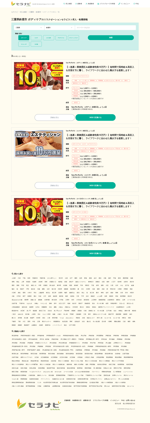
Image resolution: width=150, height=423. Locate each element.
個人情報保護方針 (129, 403)
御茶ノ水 (33, 285)
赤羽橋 (20, 318)
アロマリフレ (61, 37)
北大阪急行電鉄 (94, 382)
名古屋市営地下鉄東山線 (50, 382)
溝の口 (82, 307)
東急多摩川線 (35, 361)
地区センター (91, 318)
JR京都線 (124, 346)
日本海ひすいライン (96, 379)
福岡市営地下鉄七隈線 (118, 386)
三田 (77, 296)
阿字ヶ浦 (99, 318)
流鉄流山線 (107, 375)
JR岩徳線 (102, 350)
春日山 (48, 292)
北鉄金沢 (77, 321)
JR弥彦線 (48, 346)
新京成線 (51, 375)
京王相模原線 (45, 357)
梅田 (129, 321)
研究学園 (54, 318)
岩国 (49, 296)
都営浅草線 (127, 368)
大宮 (107, 285)
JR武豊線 (116, 346)
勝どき (14, 318)
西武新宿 (86, 300)
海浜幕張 (72, 289)
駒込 (18, 282)
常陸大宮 (112, 289)
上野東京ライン (118, 343)
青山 (83, 292)
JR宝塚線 (95, 350)
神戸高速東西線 (30, 386)
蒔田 (129, 318)
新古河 (130, 296)
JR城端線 (90, 346)
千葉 (92, 285)
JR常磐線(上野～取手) (92, 339)
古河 (116, 285)
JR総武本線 (54, 339)
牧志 (65, 325)
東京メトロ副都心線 (58, 364)
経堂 (107, 303)
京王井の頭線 (64, 357)
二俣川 (14, 314)
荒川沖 (61, 278)
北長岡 (60, 292)
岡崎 (116, 292)
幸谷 (33, 321)
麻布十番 (127, 310)
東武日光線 (34, 353)
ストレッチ (24, 44)
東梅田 (14, 325)
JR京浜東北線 (63, 343)
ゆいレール (130, 386)
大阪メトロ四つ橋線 (18, 386)
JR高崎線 (119, 339)
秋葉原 (28, 282)
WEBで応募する (95, 117)
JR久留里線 (53, 343)
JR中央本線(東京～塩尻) (19, 339)
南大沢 (74, 303)
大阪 (13, 296)
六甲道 (19, 296)
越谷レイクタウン (80, 282)
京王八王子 (62, 303)
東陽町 (73, 310)
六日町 (14, 292)
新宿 (119, 278)
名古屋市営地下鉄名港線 (67, 382)
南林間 (31, 307)
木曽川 (132, 292)
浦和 (102, 285)
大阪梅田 (78, 314)
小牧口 (59, 314)
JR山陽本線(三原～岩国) (49, 350)
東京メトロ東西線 (104, 361)
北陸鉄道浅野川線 (83, 379)
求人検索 (23, 12)
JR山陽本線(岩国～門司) (66, 350)
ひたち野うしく (52, 278)
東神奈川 (90, 282)
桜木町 (120, 282)
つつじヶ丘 (43, 303)
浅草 (105, 296)
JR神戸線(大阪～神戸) (18, 350)
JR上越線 (108, 343)
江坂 (124, 321)
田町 (46, 282)
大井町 (88, 289)
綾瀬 (132, 285)
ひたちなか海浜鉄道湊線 (82, 371)
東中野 (59, 285)
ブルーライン (96, 371)
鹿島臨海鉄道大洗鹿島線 (19, 375)
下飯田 (14, 321)
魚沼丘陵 (65, 321)
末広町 (22, 310)
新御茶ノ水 (92, 310)
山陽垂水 (34, 325)
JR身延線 (127, 343)
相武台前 (24, 307)
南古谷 (33, 289)
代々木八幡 (100, 303)
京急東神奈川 (120, 307)
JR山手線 (83, 335)
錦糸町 (76, 285)
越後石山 (72, 292)
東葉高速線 (24, 379)
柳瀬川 (93, 296)
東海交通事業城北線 (18, 382)
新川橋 (27, 314)
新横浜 (98, 282)
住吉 (115, 310)
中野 (40, 285)
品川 (95, 278)
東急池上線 (25, 361)
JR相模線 (133, 335)
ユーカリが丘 (131, 300)
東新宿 (134, 310)
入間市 (67, 300)
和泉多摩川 (114, 303)
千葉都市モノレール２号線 (93, 375)
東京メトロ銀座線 (63, 361)
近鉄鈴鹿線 (41, 368)
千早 (82, 296)
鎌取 (43, 289)
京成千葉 (14, 303)
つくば (62, 318)
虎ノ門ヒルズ (58, 310)
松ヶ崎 (66, 314)
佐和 (80, 278)
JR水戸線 (93, 343)
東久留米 (54, 300)
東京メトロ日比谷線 (91, 361)
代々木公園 (100, 310)
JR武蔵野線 (99, 335)
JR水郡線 (85, 343)
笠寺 (126, 292)
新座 (65, 282)
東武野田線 (42, 353)
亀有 (13, 289)
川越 (38, 289)
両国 (70, 285)
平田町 (72, 314)
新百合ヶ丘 (130, 303)
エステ (36, 37)
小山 (121, 285)
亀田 (65, 292)
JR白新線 (32, 346)
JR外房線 (127, 339)
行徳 (85, 310)
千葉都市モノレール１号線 (75, 375)
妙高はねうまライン (110, 379)
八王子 (113, 282)
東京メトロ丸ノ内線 (77, 361)
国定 (131, 289)
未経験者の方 (76, 400)
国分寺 (132, 282)
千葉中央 (21, 303)
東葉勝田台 (56, 321)
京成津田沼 (111, 300)
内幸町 (38, 318)
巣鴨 (13, 282)
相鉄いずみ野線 (78, 364)
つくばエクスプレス (35, 371)
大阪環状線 (78, 350)
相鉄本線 (69, 364)
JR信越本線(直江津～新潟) (19, 346)
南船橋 (66, 289)
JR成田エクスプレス (41, 343)
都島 (134, 321)
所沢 (72, 300)
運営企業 (118, 403)
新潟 (78, 292)
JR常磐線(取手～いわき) (53, 335)
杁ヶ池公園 (96, 321)
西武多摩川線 (109, 353)
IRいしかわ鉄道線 (123, 379)
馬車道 (78, 318)
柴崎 (50, 303)
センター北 (107, 318)
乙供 (19, 278)
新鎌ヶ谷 (33, 300)
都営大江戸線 (118, 368)
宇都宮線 (81, 339)
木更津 (60, 289)
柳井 (66, 296)
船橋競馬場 (102, 300)
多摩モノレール (117, 375)
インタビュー (114, 400)
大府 (121, 292)
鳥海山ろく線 (107, 368)
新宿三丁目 (42, 310)
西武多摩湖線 (99, 353)
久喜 (112, 285)
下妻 (19, 321)
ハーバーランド (57, 325)
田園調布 (44, 307)
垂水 (35, 296)
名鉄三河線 (112, 364)
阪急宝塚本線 (61, 368)
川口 (82, 289)
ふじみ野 (99, 296)
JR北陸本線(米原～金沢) (78, 346)
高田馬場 (125, 278)
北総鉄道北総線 (34, 379)
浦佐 (19, 292)
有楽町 (34, 282)
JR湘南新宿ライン (74, 343)
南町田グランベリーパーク (106, 307)
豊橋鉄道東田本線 (82, 382)
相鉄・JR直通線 (90, 364)
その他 (36, 44)
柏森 (54, 314)
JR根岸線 (116, 335)
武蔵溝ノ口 (53, 282)
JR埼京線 (104, 339)
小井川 (30, 292)
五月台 (37, 307)
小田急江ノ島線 (89, 357)
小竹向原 (79, 300)
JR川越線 (112, 339)
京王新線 (72, 357)
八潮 (48, 318)
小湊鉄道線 (31, 375)
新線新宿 (87, 303)
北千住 (127, 285)
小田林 (120, 289)
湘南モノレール (41, 375)
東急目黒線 (118, 357)
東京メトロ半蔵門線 (32, 364)
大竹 (44, 296)
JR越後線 (40, 346)
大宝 (24, 321)
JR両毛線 (100, 343)
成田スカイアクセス (26, 357)
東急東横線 (109, 357)
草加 (116, 296)
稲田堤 (60, 282)
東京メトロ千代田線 (118, 361)
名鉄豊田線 (120, 364)
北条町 (41, 325)
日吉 (50, 307)
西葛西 (80, 310)
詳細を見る (55, 117)
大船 (105, 278)
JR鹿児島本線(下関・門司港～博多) (118, 350)
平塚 (114, 278)
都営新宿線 (24, 371)
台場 (83, 318)
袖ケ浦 (54, 289)
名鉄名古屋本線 (102, 364)
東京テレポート (46, 321)
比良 (83, 321)
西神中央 (47, 325)
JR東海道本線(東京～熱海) (71, 335)
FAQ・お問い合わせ (128, 400)
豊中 (89, 314)
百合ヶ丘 (122, 303)
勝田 (76, 278)
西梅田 (20, 325)
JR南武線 (91, 335)
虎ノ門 (29, 310)
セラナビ (14, 12)
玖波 (40, 296)
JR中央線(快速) (32, 339)
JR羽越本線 (40, 335)
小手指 (61, 300)
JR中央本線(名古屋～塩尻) (61, 346)
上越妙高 (41, 292)
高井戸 (80, 303)
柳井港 (61, 296)
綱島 (55, 307)
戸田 (27, 289)
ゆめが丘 (20, 314)
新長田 (30, 296)
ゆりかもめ (58, 371)
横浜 (100, 278)
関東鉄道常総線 (106, 371)
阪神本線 (79, 368)
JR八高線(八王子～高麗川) (68, 339)
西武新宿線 (79, 353)
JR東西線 (87, 350)
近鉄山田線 (32, 368)
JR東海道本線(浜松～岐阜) (103, 346)
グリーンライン (45, 379)
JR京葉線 (22, 343)
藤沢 (109, 278)
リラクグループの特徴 (100, 400)
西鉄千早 (111, 314)
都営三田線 (15, 371)
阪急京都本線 (71, 368)
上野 (22, 282)
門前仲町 (66, 310)
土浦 (66, 278)
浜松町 (40, 282)
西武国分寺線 (89, 353)
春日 (130, 314)
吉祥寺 (126, 282)
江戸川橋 (108, 310)
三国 (84, 314)
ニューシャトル (128, 371)
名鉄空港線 (129, 364)
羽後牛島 (42, 278)
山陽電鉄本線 (56, 386)
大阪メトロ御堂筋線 (107, 382)
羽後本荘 (35, 278)
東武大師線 (51, 353)
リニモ (39, 382)
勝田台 (118, 300)
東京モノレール (128, 375)
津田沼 (87, 285)
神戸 (24, 296)
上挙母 (33, 314)
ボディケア (24, 37)
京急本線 (53, 361)
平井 (81, 285)
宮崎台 (88, 307)
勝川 (97, 292)
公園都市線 (46, 386)
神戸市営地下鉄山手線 (95, 386)
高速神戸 (26, 325)
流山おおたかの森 (17, 300)
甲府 (22, 285)
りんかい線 (15, 379)
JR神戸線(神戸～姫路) (33, 350)
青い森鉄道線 (97, 368)
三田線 (39, 386)
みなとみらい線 (48, 371)
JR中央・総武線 (44, 339)
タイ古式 (48, 37)
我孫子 (22, 289)
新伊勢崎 (123, 296)
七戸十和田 (72, 325)
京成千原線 (15, 357)
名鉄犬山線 (15, 368)
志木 (87, 296)
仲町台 (124, 318)
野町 (71, 321)
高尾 (18, 285)
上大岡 (128, 307)
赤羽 (97, 285)
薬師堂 (125, 314)
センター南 (116, 318)
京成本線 (117, 353)
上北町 (14, 278)
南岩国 (55, 296)
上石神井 (94, 300)
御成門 (32, 318)
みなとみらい (70, 318)
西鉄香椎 (118, 314)
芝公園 (26, 318)
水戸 (71, 278)
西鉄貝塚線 (88, 368)
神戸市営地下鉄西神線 (80, 386)
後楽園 (35, 310)
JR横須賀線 (124, 335)
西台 (43, 318)
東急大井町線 (16, 361)
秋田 (29, 278)
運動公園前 (117, 321)
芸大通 (104, 321)
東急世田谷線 (45, 361)
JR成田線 (30, 343)
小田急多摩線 (100, 357)
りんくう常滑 (46, 314)
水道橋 (65, 285)
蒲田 (98, 289)
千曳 (24, 278)
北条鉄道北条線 (66, 386)
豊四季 (26, 300)
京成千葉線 (125, 353)
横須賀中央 (15, 310)
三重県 (31, 12)
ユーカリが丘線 (68, 371)
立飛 (38, 321)
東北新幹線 (15, 335)
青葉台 (94, 307)
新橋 (90, 278)
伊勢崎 (126, 289)
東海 (85, 278)
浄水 (39, 314)
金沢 (107, 292)
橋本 (108, 282)
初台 (93, 303)
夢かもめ (107, 386)
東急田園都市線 (128, 357)
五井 (48, 289)
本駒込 (120, 310)
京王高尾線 (54, 357)
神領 (102, 292)
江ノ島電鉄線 (117, 371)
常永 (35, 292)
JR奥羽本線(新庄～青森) (28, 335)
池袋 (131, 278)
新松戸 (71, 282)
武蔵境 (45, 285)
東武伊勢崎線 (24, 353)
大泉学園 (47, 300)
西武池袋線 (60, 353)
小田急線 (79, 357)
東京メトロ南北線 (45, 364)
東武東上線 (15, 353)
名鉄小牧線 (24, 368)
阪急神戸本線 (51, 368)
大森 (93, 289)
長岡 (24, 292)
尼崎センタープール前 (99, 314)
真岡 (29, 321)
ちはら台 (29, 303)
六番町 (110, 321)
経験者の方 (87, 400)
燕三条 (92, 292)
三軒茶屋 (75, 307)
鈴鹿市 (38, 12)
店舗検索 (67, 400)
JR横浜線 (108, 335)
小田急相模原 (16, 307)
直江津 (54, 292)
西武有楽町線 (70, 353)
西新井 (111, 296)
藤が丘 (89, 321)
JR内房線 (14, 343)
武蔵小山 (67, 307)
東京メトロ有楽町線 (18, 364)
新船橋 (40, 300)
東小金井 (52, 285)
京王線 (37, 357)
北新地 (72, 296)
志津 (123, 300)
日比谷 (50, 310)
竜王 (27, 285)
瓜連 (103, 289)
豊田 (13, 285)
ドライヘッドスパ (73, 37)
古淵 (103, 282)
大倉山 (61, 307)
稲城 (69, 303)
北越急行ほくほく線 (58, 379)
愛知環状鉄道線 (30, 382)
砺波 (112, 292)
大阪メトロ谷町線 (120, 382)
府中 (55, 303)
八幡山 (36, 303)
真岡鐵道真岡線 (60, 375)
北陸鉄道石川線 (70, 379)
